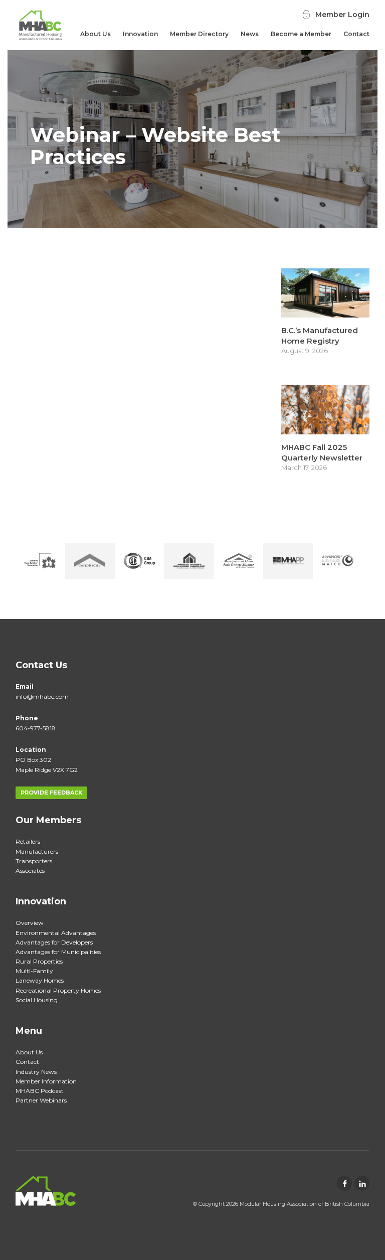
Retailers (28, 841)
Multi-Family (34, 971)
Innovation (140, 34)
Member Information (46, 1081)
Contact (356, 34)
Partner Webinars (41, 1100)
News (250, 34)
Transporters (34, 861)
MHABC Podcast (40, 1090)
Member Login (342, 14)
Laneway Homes (40, 980)
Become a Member (301, 34)
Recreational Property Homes (58, 990)
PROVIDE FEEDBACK (51, 792)
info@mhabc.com (42, 696)
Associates (30, 870)
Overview (30, 922)
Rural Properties (39, 961)
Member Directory (199, 34)
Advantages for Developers (54, 942)
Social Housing (37, 1000)
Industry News (36, 1071)
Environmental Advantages (56, 932)
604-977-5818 (36, 728)
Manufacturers (37, 851)
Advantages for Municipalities (58, 952)
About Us (95, 34)
